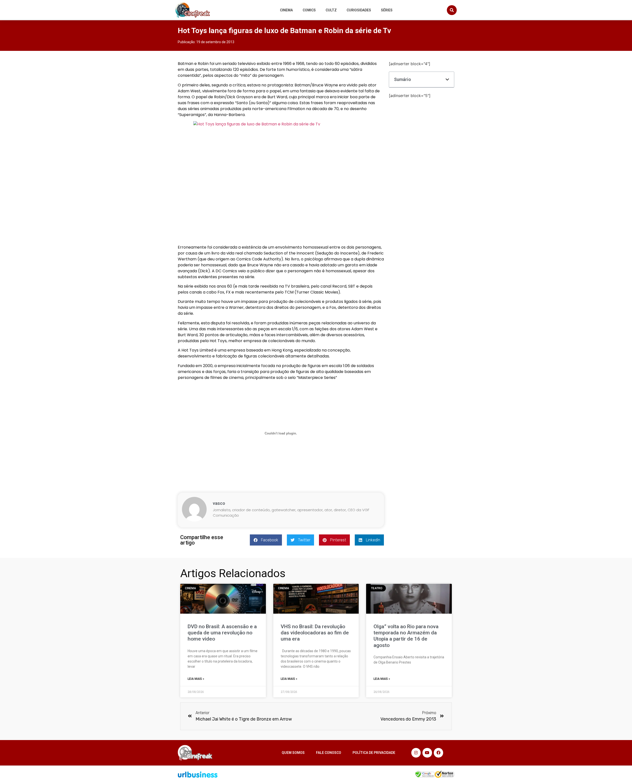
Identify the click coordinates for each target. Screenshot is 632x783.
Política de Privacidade (374, 753)
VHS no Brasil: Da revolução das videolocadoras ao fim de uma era (315, 633)
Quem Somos (293, 753)
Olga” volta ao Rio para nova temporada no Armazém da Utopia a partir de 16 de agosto (406, 636)
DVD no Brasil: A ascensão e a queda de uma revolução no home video (222, 633)
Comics (309, 10)
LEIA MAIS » (196, 679)
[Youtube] (427, 752)
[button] (452, 10)
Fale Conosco (328, 753)
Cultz (331, 10)
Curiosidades (359, 10)
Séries (387, 10)
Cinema (286, 10)
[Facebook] (438, 752)
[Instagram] (416, 752)
